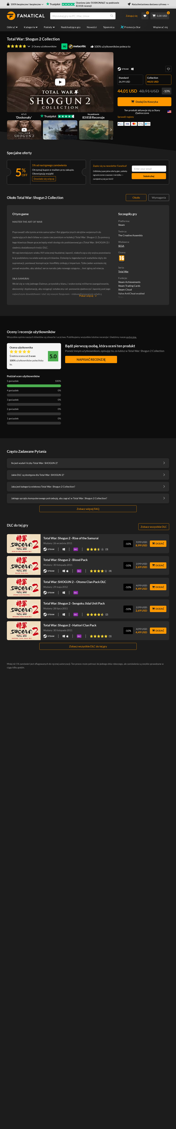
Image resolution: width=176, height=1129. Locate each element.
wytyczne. (131, 337)
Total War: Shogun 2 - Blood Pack (65, 560)
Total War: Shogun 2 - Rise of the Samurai (70, 538)
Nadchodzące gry (71, 27)
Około (136, 197)
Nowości (92, 27)
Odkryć (11, 27)
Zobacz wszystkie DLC (154, 526)
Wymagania (159, 197)
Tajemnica (108, 27)
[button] (25, 4)
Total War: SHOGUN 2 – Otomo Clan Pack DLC (74, 582)
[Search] (112, 15)
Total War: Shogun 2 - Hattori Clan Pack (69, 625)
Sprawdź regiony (126, 116)
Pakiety (48, 27)
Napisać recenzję (91, 359)
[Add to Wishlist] (168, 69)
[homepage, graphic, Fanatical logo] (26, 16)
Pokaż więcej (86, 295)
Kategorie (29, 27)
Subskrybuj (148, 176)
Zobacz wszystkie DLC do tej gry (88, 646)
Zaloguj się (132, 15)
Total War (123, 271)
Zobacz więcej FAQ (88, 508)
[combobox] (87, 15)
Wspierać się (160, 27)
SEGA (121, 245)
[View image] (24, 130)
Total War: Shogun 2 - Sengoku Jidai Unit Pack (74, 603)
